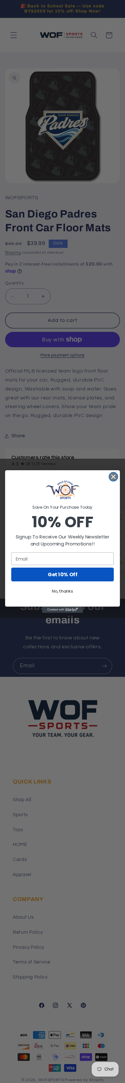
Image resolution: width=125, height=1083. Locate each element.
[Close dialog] (113, 476)
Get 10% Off (62, 574)
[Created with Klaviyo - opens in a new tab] (62, 610)
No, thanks (62, 591)
